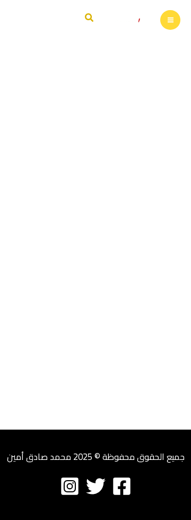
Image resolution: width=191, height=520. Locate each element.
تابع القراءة (147, 435)
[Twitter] (96, 486)
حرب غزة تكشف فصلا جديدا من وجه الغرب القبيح (100, 265)
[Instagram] (70, 486)
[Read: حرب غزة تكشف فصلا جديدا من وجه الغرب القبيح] (95, 171)
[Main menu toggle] (170, 20)
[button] (88, 19)
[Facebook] (122, 486)
